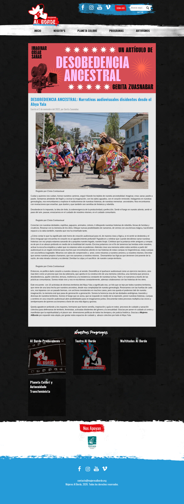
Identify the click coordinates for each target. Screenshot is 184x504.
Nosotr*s (59, 31)
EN (138, 12)
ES (142, 12)
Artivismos (143, 31)
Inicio (37, 31)
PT (140, 12)
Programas (116, 31)
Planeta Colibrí (87, 31)
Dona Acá (121, 8)
